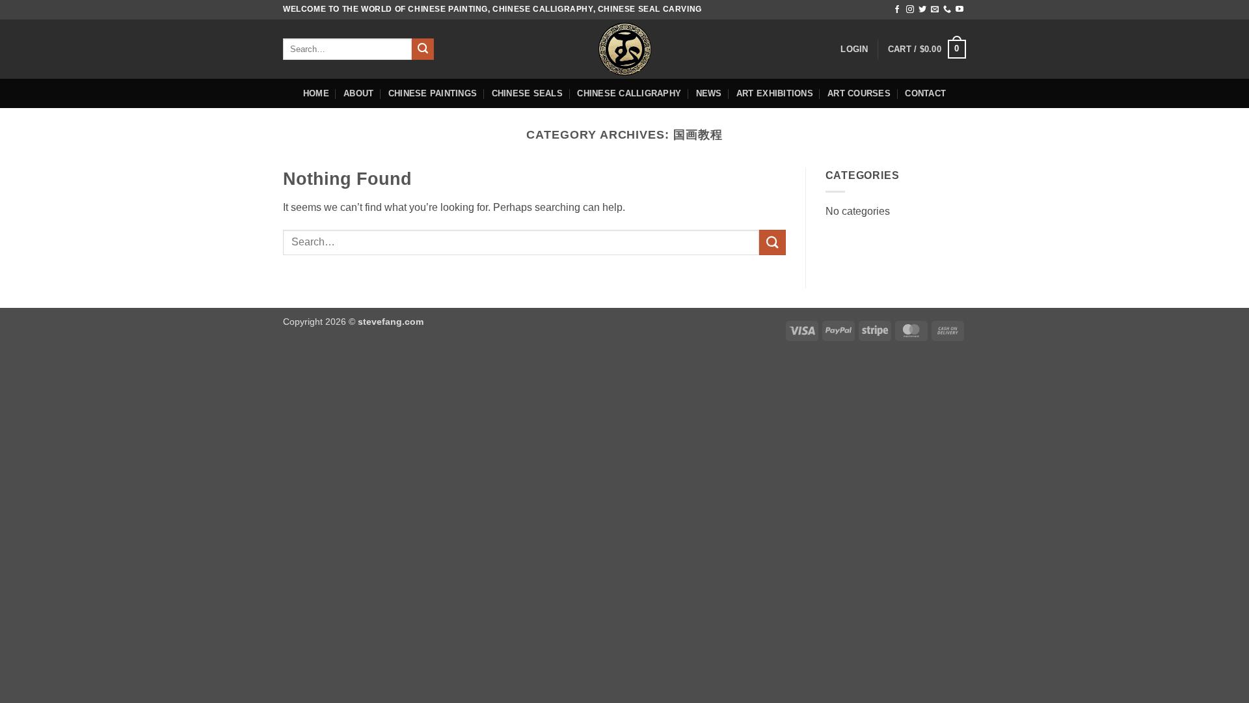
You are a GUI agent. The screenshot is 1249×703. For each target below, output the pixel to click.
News (709, 93)
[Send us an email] (935, 9)
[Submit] (423, 49)
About (358, 93)
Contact (925, 93)
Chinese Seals (527, 93)
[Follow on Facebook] (897, 9)
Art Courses (859, 93)
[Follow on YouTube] (959, 9)
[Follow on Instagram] (910, 9)
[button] (854, 49)
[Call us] (947, 9)
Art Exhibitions (774, 93)
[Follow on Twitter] (922, 9)
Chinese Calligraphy (629, 93)
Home (316, 93)
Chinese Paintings (432, 93)
